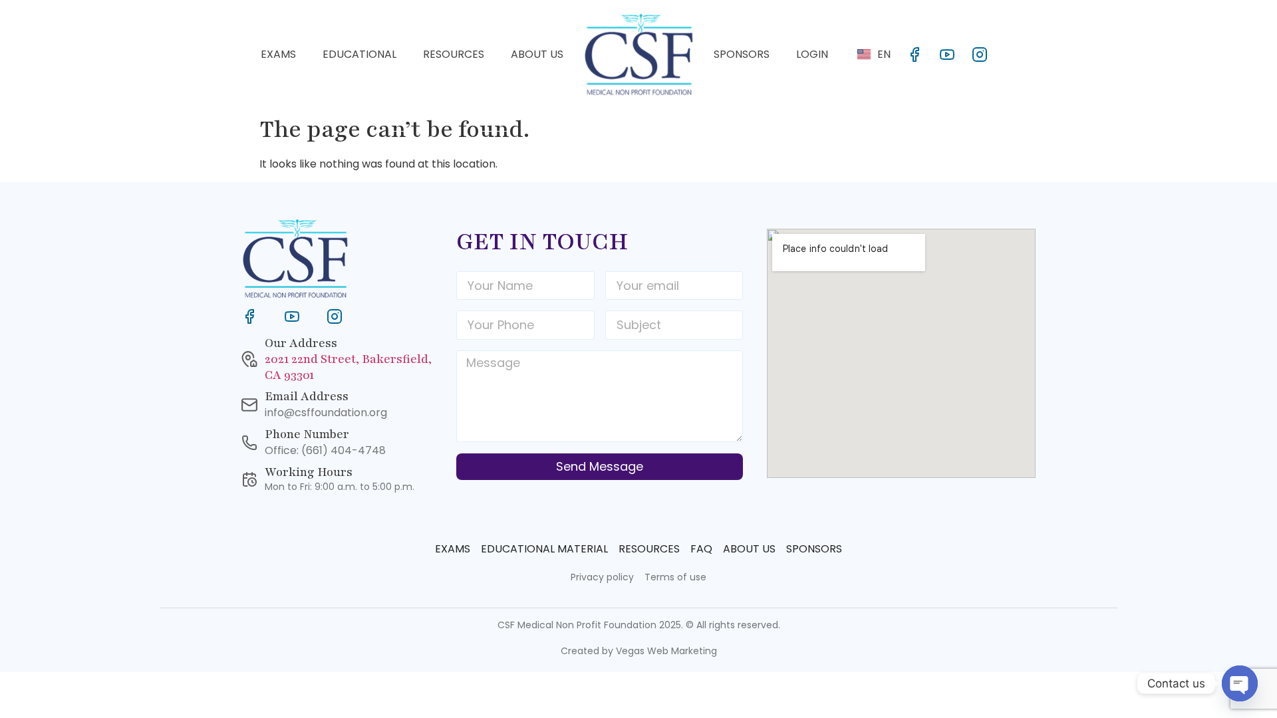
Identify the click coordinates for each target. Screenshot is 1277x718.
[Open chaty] (1240, 683)
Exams (278, 54)
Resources (453, 54)
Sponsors (742, 54)
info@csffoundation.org (326, 412)
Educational (359, 54)
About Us (537, 54)
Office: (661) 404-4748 (325, 450)
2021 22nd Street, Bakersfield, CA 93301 (348, 367)
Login (812, 54)
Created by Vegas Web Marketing (639, 651)
